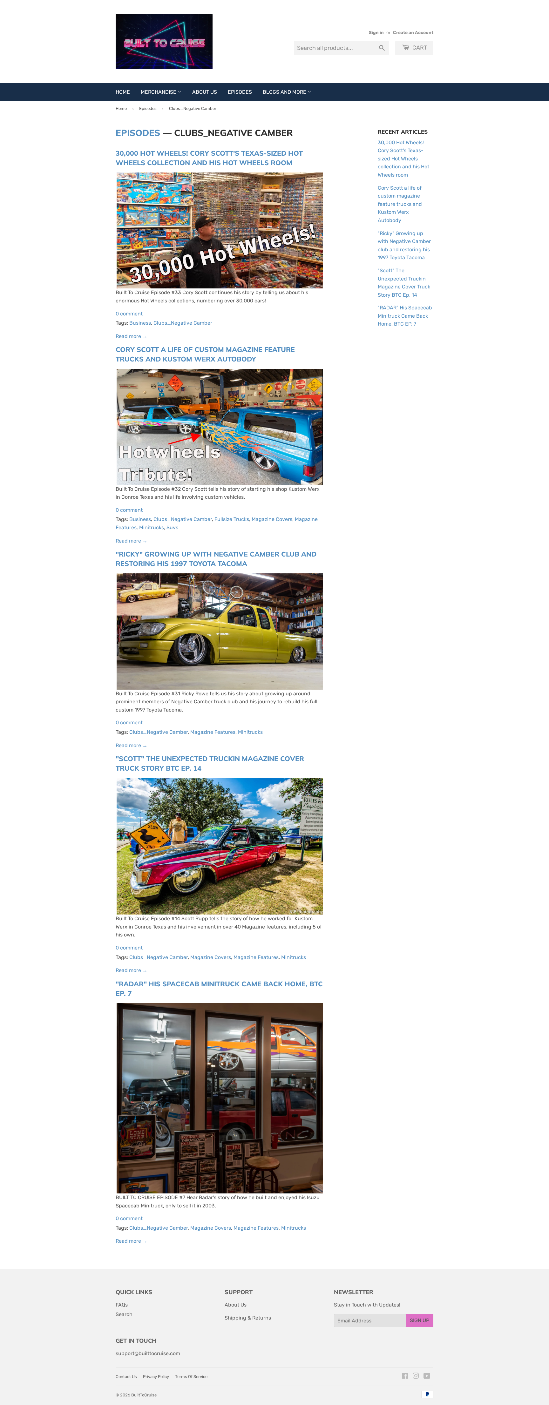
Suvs (172, 527)
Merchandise (159, 92)
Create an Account (413, 32)
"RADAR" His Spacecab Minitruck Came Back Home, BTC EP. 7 (405, 316)
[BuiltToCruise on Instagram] (416, 1377)
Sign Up (419, 1320)
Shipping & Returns (248, 1318)
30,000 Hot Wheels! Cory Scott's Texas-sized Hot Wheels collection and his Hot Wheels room (403, 158)
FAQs (122, 1305)
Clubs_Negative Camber (182, 323)
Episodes (240, 92)
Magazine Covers (272, 519)
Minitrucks (151, 527)
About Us (204, 92)
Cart (419, 47)
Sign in (376, 32)
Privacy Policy (156, 1376)
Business (140, 323)
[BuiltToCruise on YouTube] (427, 1377)
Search (124, 1314)
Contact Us (126, 1376)
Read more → (131, 336)
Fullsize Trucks (231, 519)
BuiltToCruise (144, 1395)
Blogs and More (285, 92)
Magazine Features (212, 732)
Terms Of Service (191, 1376)
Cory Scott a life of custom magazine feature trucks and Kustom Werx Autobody (400, 204)
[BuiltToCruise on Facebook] (405, 1377)
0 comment (129, 314)
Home (123, 92)
